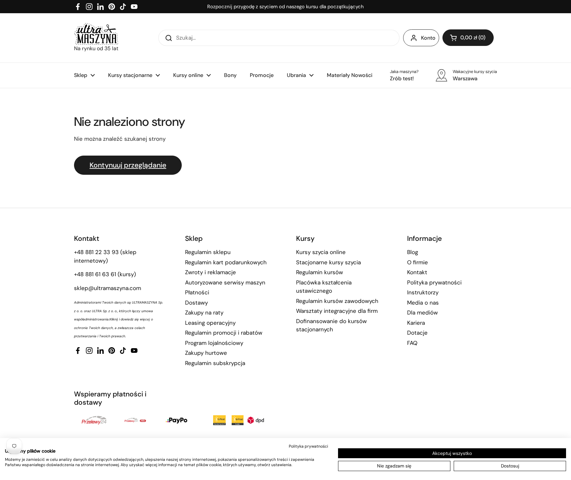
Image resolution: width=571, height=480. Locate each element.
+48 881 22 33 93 (96, 252)
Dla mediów (422, 312)
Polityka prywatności (434, 282)
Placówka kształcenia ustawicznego (324, 287)
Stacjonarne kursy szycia (328, 262)
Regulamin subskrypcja (215, 363)
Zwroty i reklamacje (210, 272)
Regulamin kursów (319, 272)
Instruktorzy (422, 292)
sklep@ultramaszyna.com (107, 288)
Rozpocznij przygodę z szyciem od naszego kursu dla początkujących (285, 6)
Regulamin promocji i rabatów (223, 332)
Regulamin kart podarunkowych (226, 262)
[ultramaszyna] (96, 34)
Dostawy (196, 302)
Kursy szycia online (321, 252)
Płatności (197, 292)
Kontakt (417, 272)
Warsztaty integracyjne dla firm (337, 310)
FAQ (412, 343)
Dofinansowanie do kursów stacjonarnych (331, 325)
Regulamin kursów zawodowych (337, 301)
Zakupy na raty (204, 312)
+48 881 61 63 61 (95, 274)
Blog (412, 252)
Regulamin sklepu (208, 252)
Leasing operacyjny (210, 322)
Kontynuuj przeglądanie (128, 165)
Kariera (416, 322)
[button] (468, 37)
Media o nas (423, 302)
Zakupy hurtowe (206, 352)
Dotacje (417, 332)
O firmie (417, 262)
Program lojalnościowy (214, 343)
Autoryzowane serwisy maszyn (225, 282)
